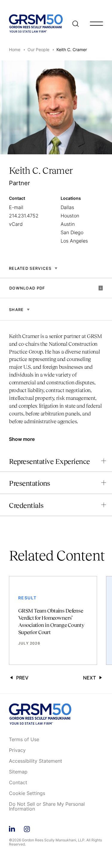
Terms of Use (24, 739)
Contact (18, 782)
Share (16, 309)
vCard (16, 224)
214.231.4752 (24, 216)
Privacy (17, 750)
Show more (22, 439)
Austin (68, 224)
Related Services (30, 268)
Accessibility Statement (35, 761)
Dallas (67, 207)
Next (89, 678)
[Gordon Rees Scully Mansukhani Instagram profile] (27, 828)
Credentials (26, 505)
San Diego (72, 232)
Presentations (29, 483)
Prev (22, 678)
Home (14, 49)
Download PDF (27, 288)
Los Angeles (74, 241)
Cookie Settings (27, 793)
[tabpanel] (56, 382)
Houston (70, 216)
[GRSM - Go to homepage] (36, 23)
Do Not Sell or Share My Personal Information (47, 807)
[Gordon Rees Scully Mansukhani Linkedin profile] (12, 828)
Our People (38, 49)
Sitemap (18, 772)
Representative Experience (49, 461)
